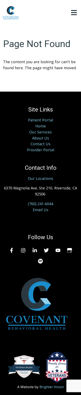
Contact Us (40, 143)
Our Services (40, 132)
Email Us (40, 209)
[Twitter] (46, 250)
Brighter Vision (51, 386)
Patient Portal (40, 120)
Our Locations (40, 178)
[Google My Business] (69, 250)
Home (40, 126)
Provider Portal (40, 149)
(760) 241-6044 (40, 203)
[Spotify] (40, 261)
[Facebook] (11, 250)
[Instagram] (23, 250)
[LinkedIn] (35, 250)
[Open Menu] (74, 13)
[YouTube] (58, 250)
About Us (40, 138)
